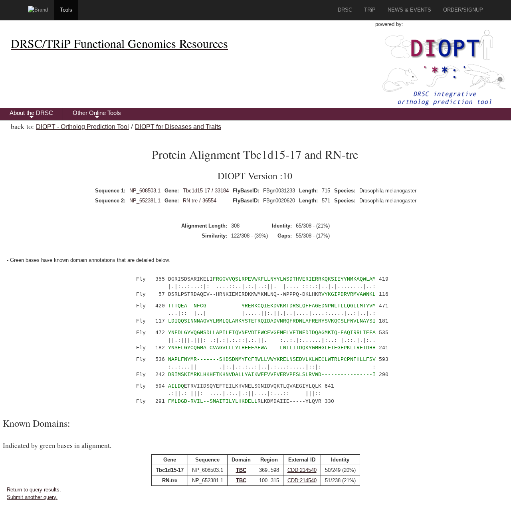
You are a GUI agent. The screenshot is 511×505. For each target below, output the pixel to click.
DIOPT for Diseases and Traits (178, 126)
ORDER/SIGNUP (463, 10)
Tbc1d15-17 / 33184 (206, 191)
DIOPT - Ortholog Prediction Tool (82, 126)
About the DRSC (31, 114)
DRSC (345, 10)
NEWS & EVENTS (409, 10)
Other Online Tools (97, 114)
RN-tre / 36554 (199, 201)
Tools (66, 10)
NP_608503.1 (144, 191)
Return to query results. (34, 490)
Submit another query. (32, 497)
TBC (241, 470)
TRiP (370, 10)
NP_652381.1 (144, 201)
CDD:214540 (302, 470)
